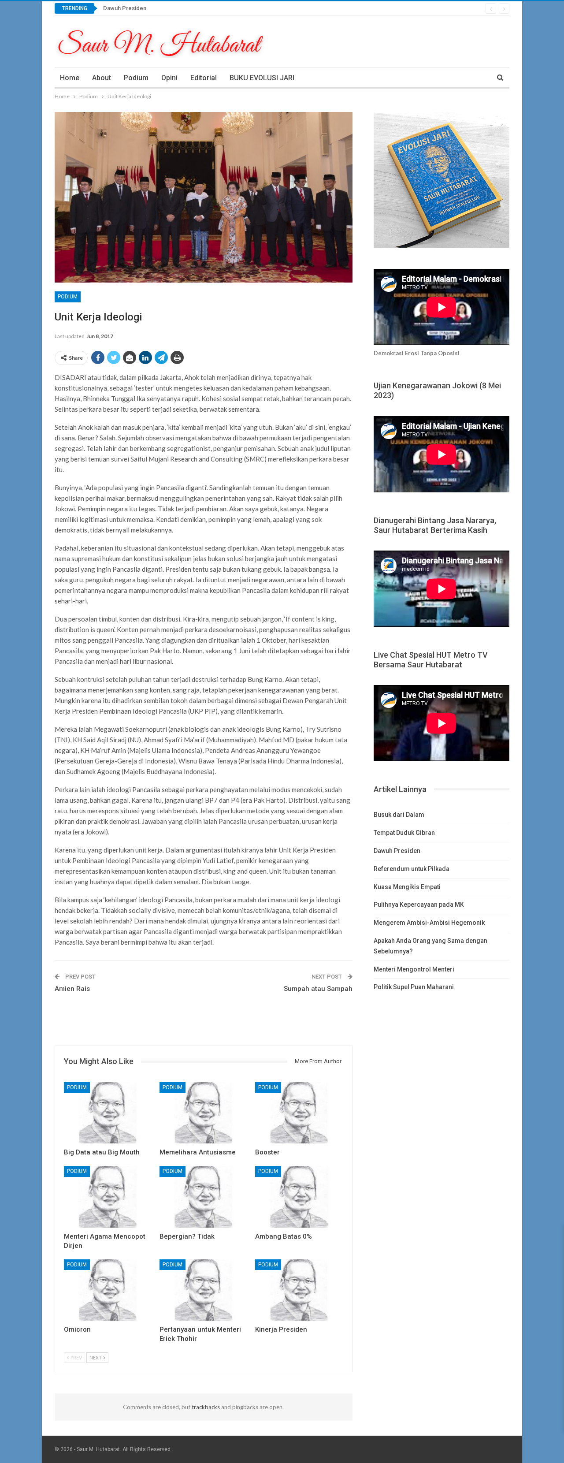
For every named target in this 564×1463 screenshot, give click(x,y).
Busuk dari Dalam (399, 814)
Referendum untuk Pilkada (411, 868)
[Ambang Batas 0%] (299, 1196)
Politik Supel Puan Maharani (414, 986)
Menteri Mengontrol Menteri (414, 969)
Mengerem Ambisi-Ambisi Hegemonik (429, 922)
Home (69, 78)
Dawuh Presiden (124, 8)
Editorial (203, 78)
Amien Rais (72, 989)
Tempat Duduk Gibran (404, 832)
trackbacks (206, 1407)
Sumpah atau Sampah (318, 989)
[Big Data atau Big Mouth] (108, 1112)
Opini (169, 78)
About (101, 78)
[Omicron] (108, 1290)
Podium (136, 78)
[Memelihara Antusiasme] (203, 1112)
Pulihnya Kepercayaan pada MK (419, 904)
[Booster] (299, 1112)
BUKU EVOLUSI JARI (262, 78)
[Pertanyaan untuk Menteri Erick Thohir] (203, 1290)
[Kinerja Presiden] (299, 1290)
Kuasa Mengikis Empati (407, 886)
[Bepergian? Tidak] (203, 1196)
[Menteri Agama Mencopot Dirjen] (108, 1196)
